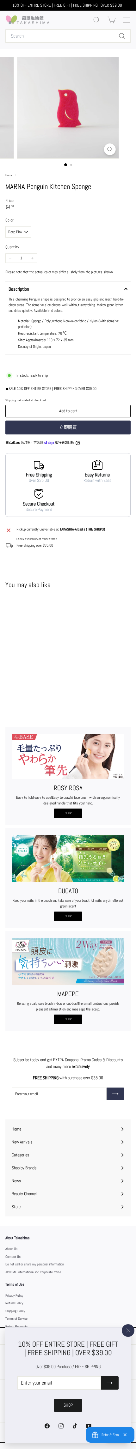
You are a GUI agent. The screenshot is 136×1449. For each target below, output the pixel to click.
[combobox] (68, 36)
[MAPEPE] (68, 961)
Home (9, 175)
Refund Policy (14, 1303)
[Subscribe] (110, 1383)
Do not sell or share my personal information (34, 1264)
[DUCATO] (68, 858)
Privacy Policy (14, 1295)
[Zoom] (109, 149)
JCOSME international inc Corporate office (33, 1272)
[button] (68, 288)
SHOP (68, 813)
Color (9, 220)
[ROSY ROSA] (68, 756)
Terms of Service (16, 1318)
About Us (11, 1248)
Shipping (10, 400)
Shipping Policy (15, 1311)
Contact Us (13, 1256)
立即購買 (68, 427)
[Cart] (111, 20)
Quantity (12, 247)
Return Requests (16, 1326)
